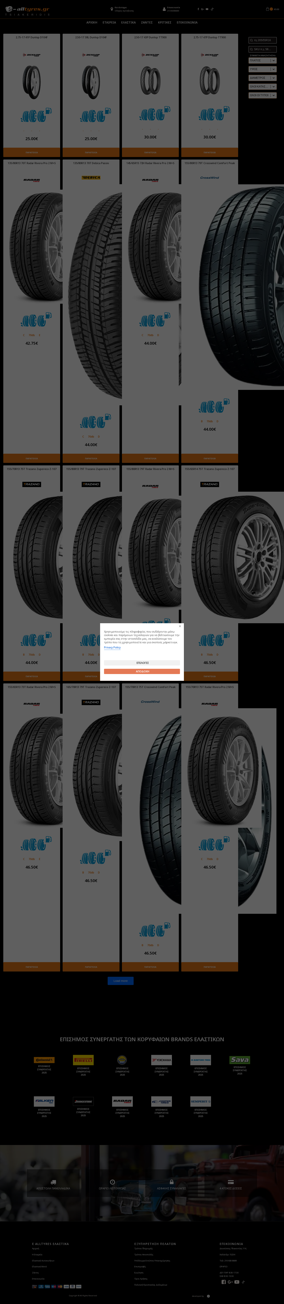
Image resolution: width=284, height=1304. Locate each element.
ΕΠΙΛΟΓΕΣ (143, 663)
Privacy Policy (112, 647)
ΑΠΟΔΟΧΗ (142, 671)
